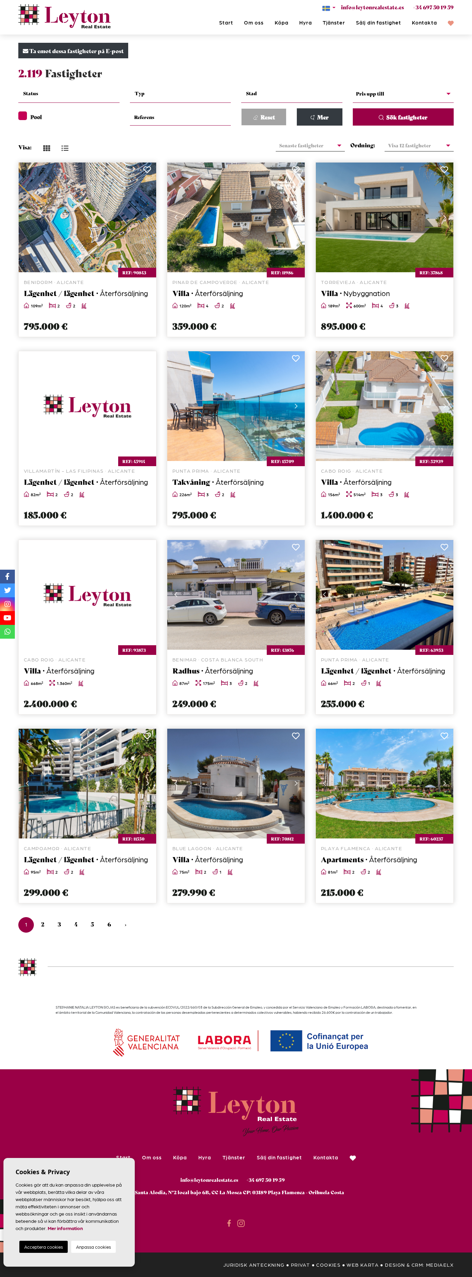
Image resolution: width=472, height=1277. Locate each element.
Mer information (65, 1228)
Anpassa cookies (93, 1246)
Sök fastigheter (406, 117)
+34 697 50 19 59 (433, 7)
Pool (36, 116)
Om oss (254, 22)
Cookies (328, 1264)
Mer (322, 117)
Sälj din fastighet (378, 22)
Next (147, 217)
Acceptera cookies (43, 1246)
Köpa (282, 22)
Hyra (305, 22)
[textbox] (73, 93)
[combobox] (69, 94)
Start (226, 22)
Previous (27, 217)
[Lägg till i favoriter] (147, 172)
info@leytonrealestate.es (372, 7)
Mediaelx (440, 1264)
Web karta (363, 1264)
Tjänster (334, 22)
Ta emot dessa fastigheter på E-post (76, 51)
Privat (300, 1264)
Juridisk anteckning (254, 1264)
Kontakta (424, 22)
